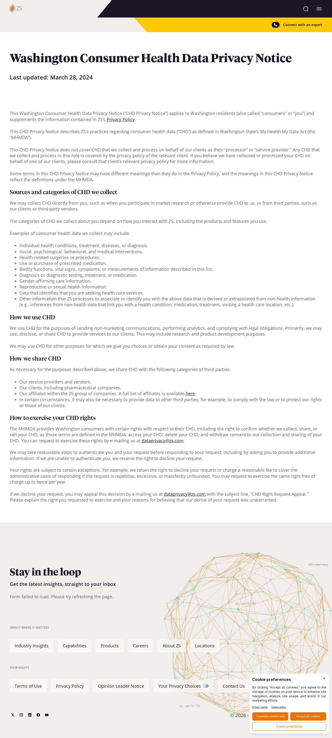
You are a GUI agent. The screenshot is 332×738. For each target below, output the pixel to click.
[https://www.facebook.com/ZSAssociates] (38, 715)
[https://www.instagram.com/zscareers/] (21, 715)
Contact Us (234, 686)
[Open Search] (306, 9)
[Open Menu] (319, 8)
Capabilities (75, 646)
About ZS (172, 646)
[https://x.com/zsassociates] (13, 715)
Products (110, 646)
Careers (141, 646)
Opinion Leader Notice (121, 686)
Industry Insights (32, 646)
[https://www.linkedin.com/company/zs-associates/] (30, 715)
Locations (205, 646)
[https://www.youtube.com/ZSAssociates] (47, 715)
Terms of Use (28, 686)
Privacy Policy (70, 686)
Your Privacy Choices (179, 686)
